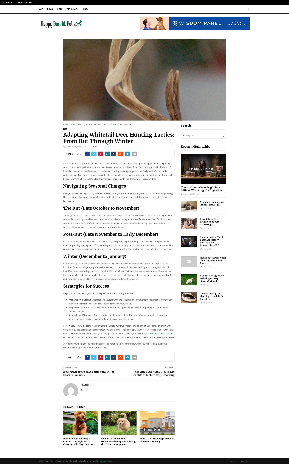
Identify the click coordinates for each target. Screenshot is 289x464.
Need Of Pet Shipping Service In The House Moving (157, 440)
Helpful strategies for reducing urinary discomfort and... (212, 278)
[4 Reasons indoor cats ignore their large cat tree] (189, 206)
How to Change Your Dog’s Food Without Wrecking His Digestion (201, 189)
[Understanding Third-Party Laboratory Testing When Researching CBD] (189, 241)
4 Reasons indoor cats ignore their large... (212, 203)
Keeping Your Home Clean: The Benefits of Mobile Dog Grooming (153, 373)
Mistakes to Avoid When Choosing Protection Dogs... (213, 260)
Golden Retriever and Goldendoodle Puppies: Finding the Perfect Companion (118, 441)
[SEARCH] (222, 136)
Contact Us (22, 2)
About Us (32, 2)
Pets (59, 9)
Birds (86, 9)
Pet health (72, 9)
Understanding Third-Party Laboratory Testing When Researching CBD (212, 241)
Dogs (50, 9)
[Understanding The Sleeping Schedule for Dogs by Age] (189, 297)
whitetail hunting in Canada (161, 333)
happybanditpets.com (107, 461)
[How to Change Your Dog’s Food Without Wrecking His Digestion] (203, 169)
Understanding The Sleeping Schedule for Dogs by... (212, 296)
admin (68, 147)
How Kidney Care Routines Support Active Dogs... (209, 222)
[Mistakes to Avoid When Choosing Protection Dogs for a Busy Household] (189, 261)
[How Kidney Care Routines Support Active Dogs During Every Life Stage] (189, 223)
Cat (41, 9)
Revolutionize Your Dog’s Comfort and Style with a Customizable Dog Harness (78, 441)
